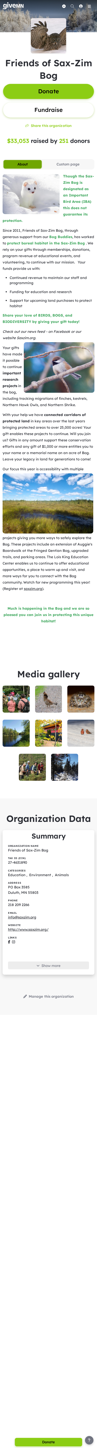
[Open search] (72, 6)
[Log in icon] (81, 6)
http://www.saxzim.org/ (28, 929)
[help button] (89, 1440)
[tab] (23, 164)
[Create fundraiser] (64, 6)
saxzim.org (33, 588)
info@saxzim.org (22, 917)
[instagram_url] (13, 942)
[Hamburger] (89, 6)
